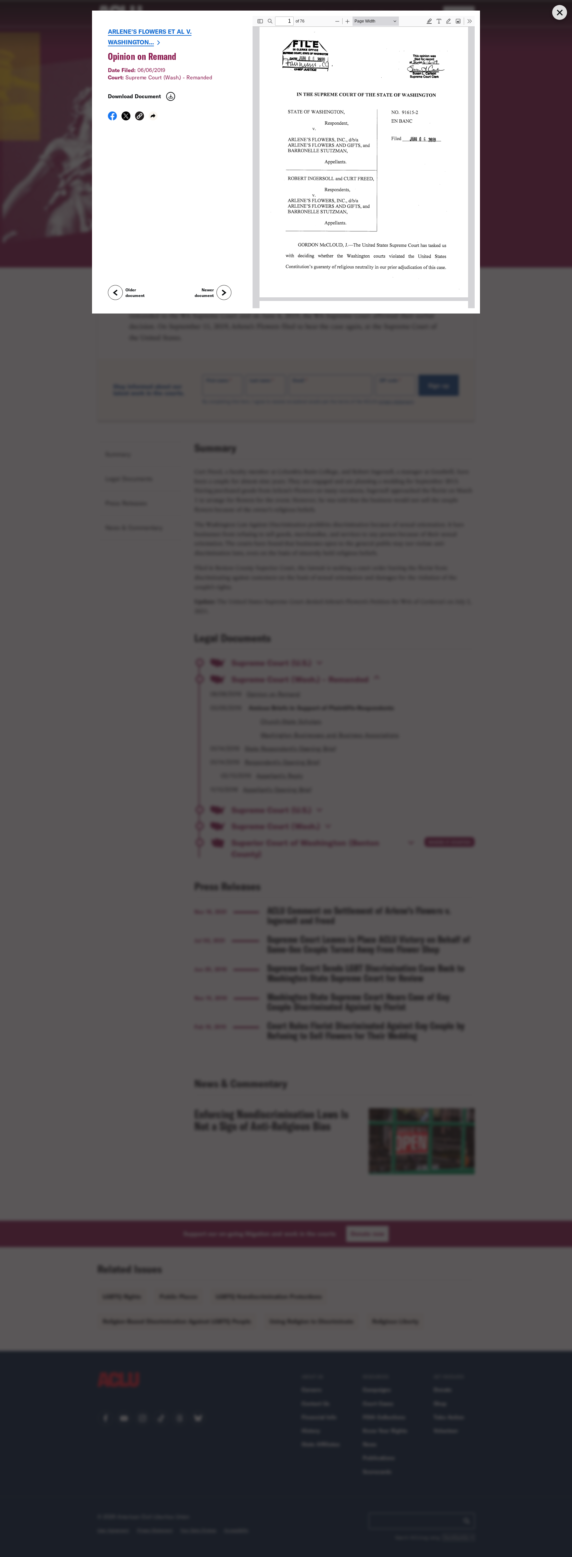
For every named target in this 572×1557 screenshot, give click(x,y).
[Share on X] (125, 118)
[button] (139, 116)
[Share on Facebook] (112, 118)
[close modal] (559, 12)
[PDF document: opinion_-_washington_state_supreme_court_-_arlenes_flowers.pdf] (364, 162)
